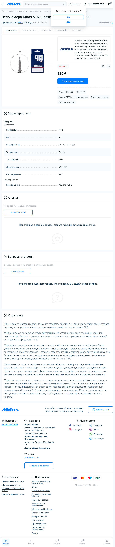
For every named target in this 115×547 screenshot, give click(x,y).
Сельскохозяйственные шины (13, 489)
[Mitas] (66, 49)
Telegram (98, 425)
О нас (34, 487)
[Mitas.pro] (19, 409)
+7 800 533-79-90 (10, 424)
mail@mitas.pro (31, 457)
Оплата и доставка (41, 490)
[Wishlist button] (103, 66)
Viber (96, 429)
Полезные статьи (40, 499)
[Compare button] (108, 66)
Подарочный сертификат (38, 528)
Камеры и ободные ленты (16, 11)
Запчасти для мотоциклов (38, 504)
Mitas (20, 22)
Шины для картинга (11, 485)
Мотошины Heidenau (42, 509)
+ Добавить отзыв (18, 212)
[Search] (64, 4)
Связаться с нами (40, 512)
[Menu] (3, 4)
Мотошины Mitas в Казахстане (41, 482)
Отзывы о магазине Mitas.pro (41, 495)
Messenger (99, 438)
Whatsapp (98, 434)
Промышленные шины (13, 494)
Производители (39, 523)
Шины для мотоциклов (13, 481)
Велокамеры (35, 11)
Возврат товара (39, 516)
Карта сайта (38, 520)
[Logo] (13, 4)
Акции (35, 533)
